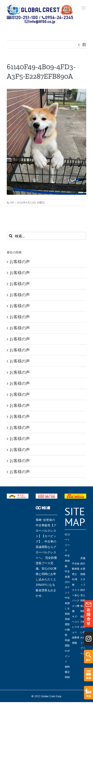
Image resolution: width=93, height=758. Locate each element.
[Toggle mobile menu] (83, 7)
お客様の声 (19, 261)
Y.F (12, 202)
